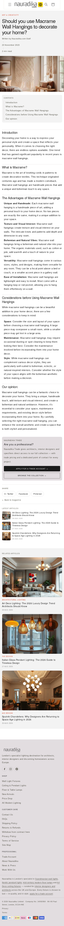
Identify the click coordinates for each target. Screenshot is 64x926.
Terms (4, 912)
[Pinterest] (16, 769)
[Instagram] (10, 769)
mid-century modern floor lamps (38, 883)
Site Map (6, 845)
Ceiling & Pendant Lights (14, 785)
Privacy (5, 908)
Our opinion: (12, 119)
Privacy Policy (9, 836)
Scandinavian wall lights (46, 879)
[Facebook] (4, 769)
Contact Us (7, 815)
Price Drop (7, 798)
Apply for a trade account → (32, 468)
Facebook (23, 493)
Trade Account (9, 857)
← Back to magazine (11, 499)
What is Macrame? (15, 106)
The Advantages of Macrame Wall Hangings (27, 110)
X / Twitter (9, 493)
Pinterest (37, 493)
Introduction (11, 102)
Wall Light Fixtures (11, 781)
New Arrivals (8, 794)
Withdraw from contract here (16, 832)
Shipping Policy (9, 823)
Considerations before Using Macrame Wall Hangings (32, 114)
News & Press (9, 865)
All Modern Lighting (11, 803)
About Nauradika (10, 861)
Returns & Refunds (11, 828)
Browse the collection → (32, 475)
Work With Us (9, 870)
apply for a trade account (41, 894)
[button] (9, 4)
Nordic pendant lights (12, 883)
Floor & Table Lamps (12, 790)
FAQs (4, 819)
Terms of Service (10, 841)
